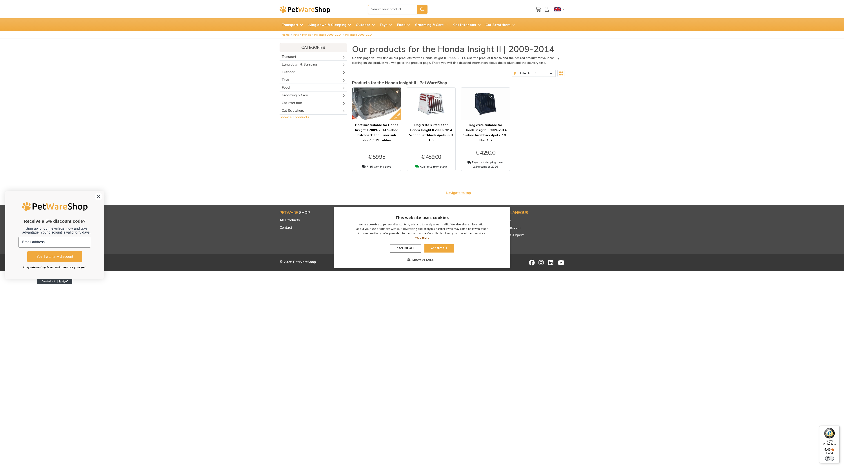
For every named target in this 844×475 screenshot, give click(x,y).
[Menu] (837, 428)
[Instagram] (541, 262)
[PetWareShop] (305, 9)
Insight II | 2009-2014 (328, 35)
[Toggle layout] (560, 73)
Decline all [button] (405, 248)
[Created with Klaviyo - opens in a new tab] (54, 281)
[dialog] (422, 237)
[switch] (829, 458)
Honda (306, 35)
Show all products (294, 117)
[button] (422, 259)
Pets (296, 35)
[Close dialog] (98, 196)
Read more (422, 237)
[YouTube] (561, 262)
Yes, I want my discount (54, 256)
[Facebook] (532, 262)
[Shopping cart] (538, 8)
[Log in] (547, 8)
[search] (422, 9)
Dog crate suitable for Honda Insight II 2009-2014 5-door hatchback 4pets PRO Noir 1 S (485, 132)
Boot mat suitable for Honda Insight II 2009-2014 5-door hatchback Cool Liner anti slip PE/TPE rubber (376, 132)
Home (286, 35)
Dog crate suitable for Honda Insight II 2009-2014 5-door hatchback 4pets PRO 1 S (431, 132)
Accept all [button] (439, 248)
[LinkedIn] (551, 262)
